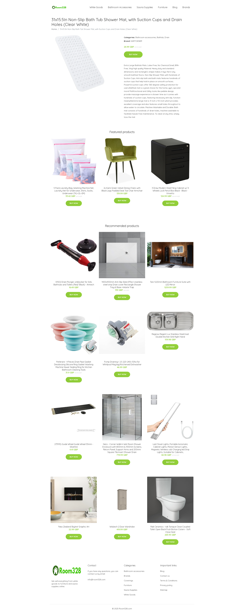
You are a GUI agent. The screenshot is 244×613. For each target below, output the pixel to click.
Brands (186, 7)
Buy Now (133, 54)
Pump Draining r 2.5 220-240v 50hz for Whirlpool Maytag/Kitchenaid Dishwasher (122, 363)
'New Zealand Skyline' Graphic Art (73, 526)
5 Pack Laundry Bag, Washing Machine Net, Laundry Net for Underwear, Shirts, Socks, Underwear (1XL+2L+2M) (74, 191)
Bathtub (160, 37)
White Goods (96, 7)
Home (54, 29)
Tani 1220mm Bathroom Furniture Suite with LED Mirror (170, 283)
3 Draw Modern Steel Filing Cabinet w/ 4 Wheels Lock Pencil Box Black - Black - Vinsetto (170, 191)
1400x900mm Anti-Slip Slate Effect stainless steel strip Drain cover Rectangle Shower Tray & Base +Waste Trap (122, 285)
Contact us (165, 576)
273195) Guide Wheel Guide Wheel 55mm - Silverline (73, 445)
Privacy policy (166, 585)
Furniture (162, 7)
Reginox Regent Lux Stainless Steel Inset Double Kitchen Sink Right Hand (170, 335)
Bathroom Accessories (120, 7)
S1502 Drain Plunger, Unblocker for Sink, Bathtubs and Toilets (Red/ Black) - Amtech (74, 283)
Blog (174, 7)
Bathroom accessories (145, 37)
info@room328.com (96, 579)
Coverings (128, 580)
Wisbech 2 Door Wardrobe (122, 526)
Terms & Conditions (168, 580)
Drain (167, 37)
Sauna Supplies (145, 7)
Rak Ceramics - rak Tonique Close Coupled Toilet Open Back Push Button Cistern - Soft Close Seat (170, 529)
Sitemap (163, 590)
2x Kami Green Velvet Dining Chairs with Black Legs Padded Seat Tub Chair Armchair (122, 189)
